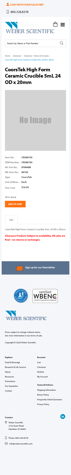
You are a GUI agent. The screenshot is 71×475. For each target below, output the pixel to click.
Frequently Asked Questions (49, 399)
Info (11, 219)
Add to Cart (15, 204)
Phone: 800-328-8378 (18, 438)
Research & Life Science (15, 367)
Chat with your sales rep (27, 4)
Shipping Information (46, 390)
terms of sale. (36, 335)
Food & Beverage (12, 362)
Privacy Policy (43, 404)
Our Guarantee (11, 386)
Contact (8, 390)
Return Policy (43, 394)
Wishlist (40, 372)
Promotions (10, 381)
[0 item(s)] (55, 24)
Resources (9, 376)
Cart (39, 362)
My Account (42, 376)
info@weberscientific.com (21, 443)
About (7, 372)
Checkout (41, 367)
